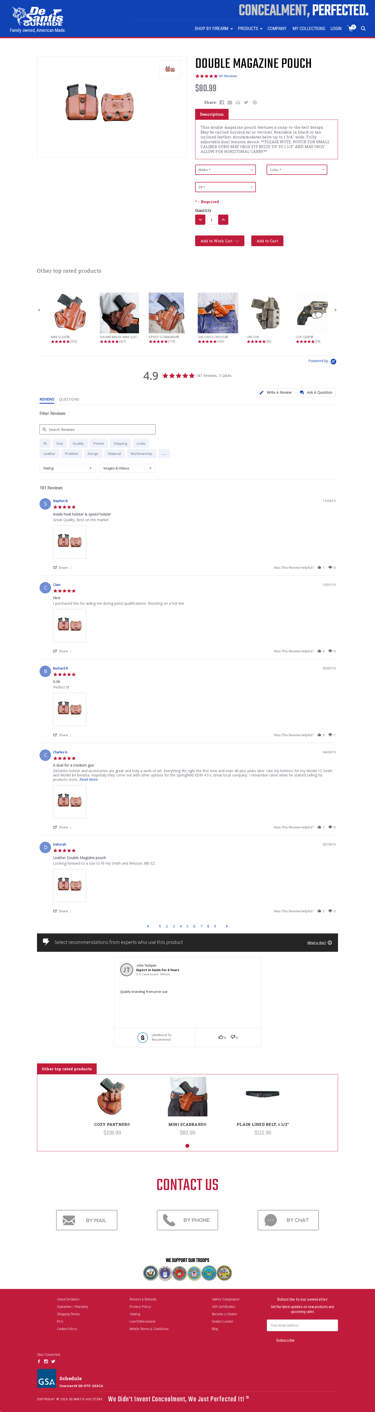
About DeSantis (68, 1299)
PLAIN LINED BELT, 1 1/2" (263, 1124)
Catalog (135, 1314)
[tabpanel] (112, 1108)
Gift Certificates (223, 1306)
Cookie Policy (67, 1328)
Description (212, 114)
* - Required (207, 201)
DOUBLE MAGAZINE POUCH (253, 64)
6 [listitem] (194, 926)
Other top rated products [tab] (67, 1068)
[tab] (276, 392)
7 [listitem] (201, 926)
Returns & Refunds (143, 1299)
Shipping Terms (68, 1314)
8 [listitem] (208, 926)
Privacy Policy (140, 1306)
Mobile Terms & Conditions (149, 1328)
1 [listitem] (160, 926)
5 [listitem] (187, 926)
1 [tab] (187, 1146)
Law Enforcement (142, 1321)
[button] (39, 310)
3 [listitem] (174, 926)
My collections (309, 28)
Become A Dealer (224, 1314)
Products (248, 28)
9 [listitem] (215, 926)
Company (277, 28)
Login (336, 28)
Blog (215, 1328)
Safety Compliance (226, 1299)
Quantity (203, 210)
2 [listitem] (167, 926)
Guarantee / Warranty (72, 1306)
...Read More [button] (87, 779)
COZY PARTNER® (112, 1124)
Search (363, 28)
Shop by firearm (212, 28)
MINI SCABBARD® (187, 1124)
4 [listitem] (181, 926)
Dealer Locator (222, 1321)
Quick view (112, 1100)
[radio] (45, 443)
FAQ (60, 1321)
